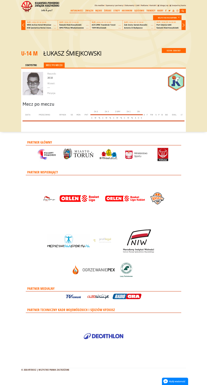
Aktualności (77, 10)
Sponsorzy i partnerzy (114, 5)
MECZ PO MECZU (54, 65)
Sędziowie (139, 10)
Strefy (116, 10)
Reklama (144, 5)
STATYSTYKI (31, 65)
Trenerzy (150, 10)
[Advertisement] (103, 38)
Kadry (160, 10)
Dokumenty (129, 5)
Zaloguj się (163, 5)
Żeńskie (107, 10)
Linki (137, 5)
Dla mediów (99, 5)
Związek (89, 10)
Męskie (98, 10)
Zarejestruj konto (178, 5)
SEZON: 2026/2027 (174, 50)
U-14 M (29, 53)
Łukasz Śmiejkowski (72, 53)
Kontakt (153, 5)
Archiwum (127, 10)
